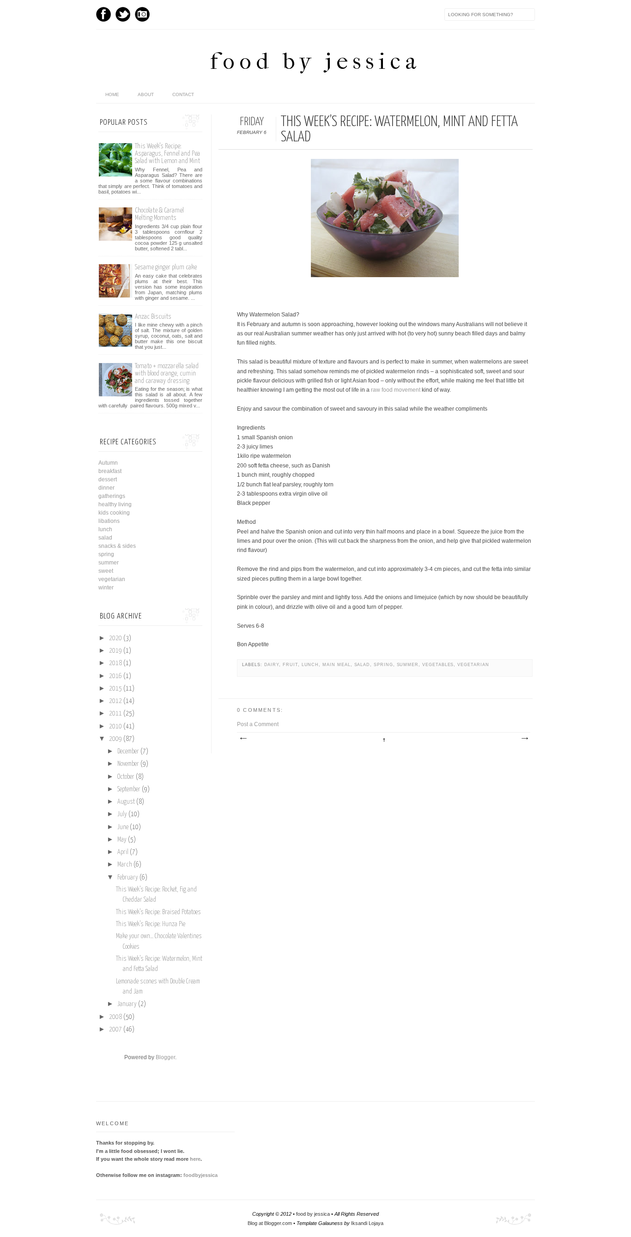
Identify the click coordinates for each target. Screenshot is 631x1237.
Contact (183, 94)
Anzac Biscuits (153, 316)
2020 (115, 638)
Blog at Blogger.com (270, 1223)
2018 (115, 663)
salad (362, 664)
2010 (115, 726)
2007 (115, 1029)
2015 (115, 688)
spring (383, 664)
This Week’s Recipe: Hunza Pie (150, 924)
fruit (290, 664)
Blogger (165, 1057)
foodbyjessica (200, 1175)
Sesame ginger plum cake (166, 267)
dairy (271, 664)
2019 (115, 651)
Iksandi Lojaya (367, 1223)
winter (106, 587)
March (124, 864)
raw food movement (395, 390)
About (146, 94)
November (128, 764)
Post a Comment (258, 724)
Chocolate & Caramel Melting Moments (159, 214)
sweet (105, 571)
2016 (115, 676)
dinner (106, 488)
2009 (115, 739)
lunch (310, 664)
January (127, 1004)
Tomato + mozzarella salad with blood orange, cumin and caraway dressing (167, 373)
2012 (115, 701)
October (125, 777)
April (122, 852)
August (126, 802)
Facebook (103, 14)
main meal (336, 664)
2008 (115, 1017)
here (195, 1159)
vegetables (438, 664)
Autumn (108, 463)
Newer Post (243, 739)
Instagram (142, 14)
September (128, 789)
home (112, 94)
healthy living (115, 504)
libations (109, 521)
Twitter (122, 14)
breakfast (109, 471)
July (122, 814)
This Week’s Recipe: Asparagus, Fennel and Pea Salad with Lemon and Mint (167, 153)
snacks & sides (117, 546)
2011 (115, 713)
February (127, 877)
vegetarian (473, 664)
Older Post (524, 739)
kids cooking (114, 512)
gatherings (111, 496)
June (122, 827)
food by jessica (315, 61)
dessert (107, 479)
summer (408, 664)
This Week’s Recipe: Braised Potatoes (158, 912)
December (128, 751)
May (122, 840)
